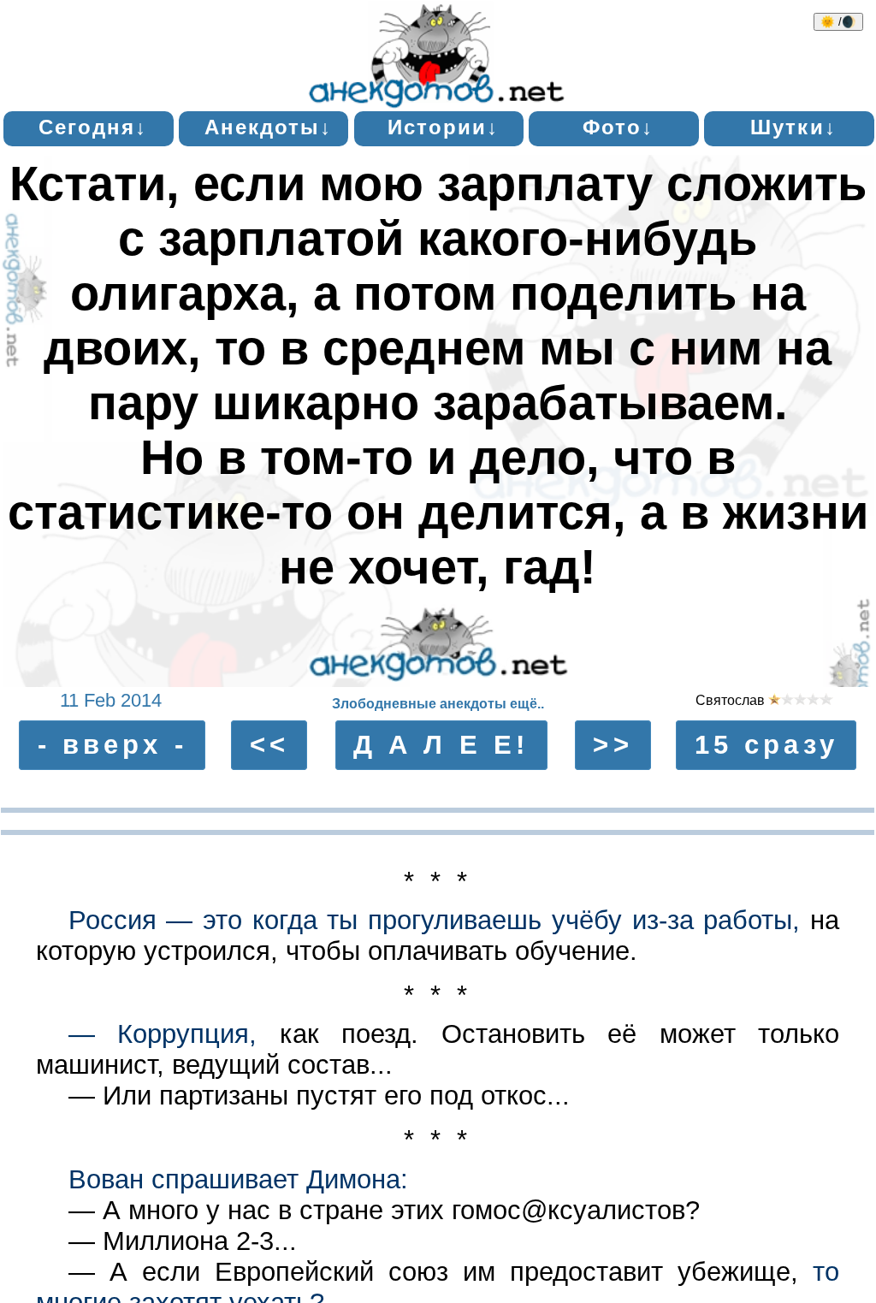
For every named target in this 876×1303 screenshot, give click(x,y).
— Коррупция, (162, 1034)
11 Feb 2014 (111, 700)
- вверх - (112, 745)
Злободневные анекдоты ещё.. (438, 703)
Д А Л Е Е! (441, 745)
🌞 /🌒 (838, 21)
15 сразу (766, 745)
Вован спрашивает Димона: (238, 1179)
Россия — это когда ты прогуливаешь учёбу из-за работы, (434, 920)
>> (612, 745)
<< (269, 745)
